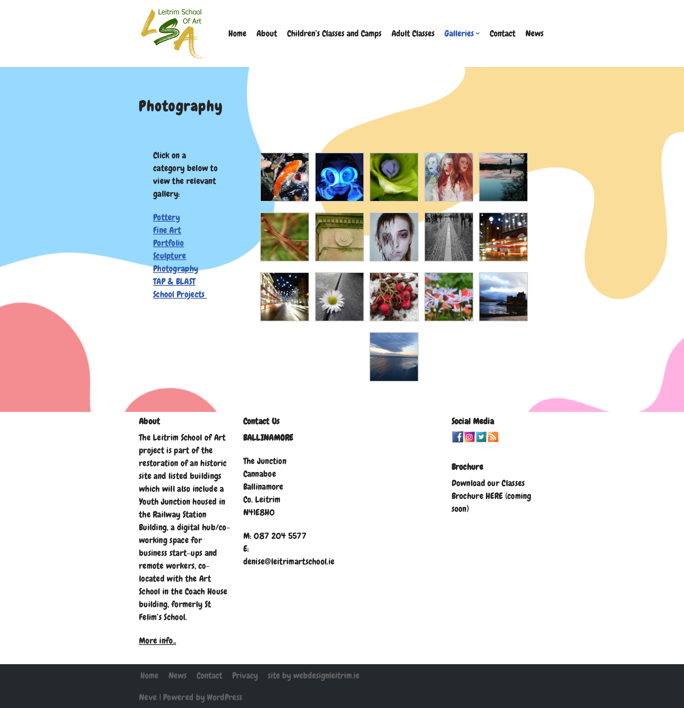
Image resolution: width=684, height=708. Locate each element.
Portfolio (168, 242)
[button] (478, 33)
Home (237, 33)
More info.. (157, 640)
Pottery (166, 217)
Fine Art (167, 230)
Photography (175, 268)
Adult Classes (413, 33)
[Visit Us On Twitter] (481, 439)
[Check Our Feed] (493, 439)
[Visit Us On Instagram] (469, 439)
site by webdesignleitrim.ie (313, 675)
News (534, 33)
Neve (148, 697)
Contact (502, 33)
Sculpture (169, 255)
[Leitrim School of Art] (174, 33)
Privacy (245, 675)
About (266, 33)
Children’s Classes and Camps (334, 33)
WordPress (224, 697)
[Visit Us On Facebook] (457, 439)
